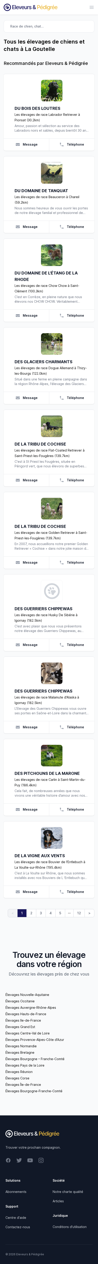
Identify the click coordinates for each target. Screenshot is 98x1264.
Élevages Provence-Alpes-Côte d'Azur (34, 1040)
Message (30, 144)
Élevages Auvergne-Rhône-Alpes (30, 1007)
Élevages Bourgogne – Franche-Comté (34, 1059)
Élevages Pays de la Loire (24, 1065)
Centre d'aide (15, 1218)
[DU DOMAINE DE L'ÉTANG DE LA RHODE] (52, 255)
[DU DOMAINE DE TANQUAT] (52, 173)
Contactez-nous (17, 1227)
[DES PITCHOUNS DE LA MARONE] (52, 756)
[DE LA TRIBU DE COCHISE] (52, 426)
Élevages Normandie (21, 1046)
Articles (58, 1201)
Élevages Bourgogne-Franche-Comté (33, 1091)
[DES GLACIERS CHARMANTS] (52, 344)
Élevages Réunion (19, 1072)
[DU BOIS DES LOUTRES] (52, 91)
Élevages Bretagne (19, 1052)
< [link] (13, 913)
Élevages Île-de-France (23, 1085)
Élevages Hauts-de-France (25, 1014)
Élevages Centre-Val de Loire (27, 1033)
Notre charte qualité (68, 1192)
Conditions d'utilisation (70, 1227)
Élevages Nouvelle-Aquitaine (27, 995)
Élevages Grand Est (20, 1027)
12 (79, 913)
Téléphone (75, 144)
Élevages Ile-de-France (23, 1020)
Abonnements (15, 1192)
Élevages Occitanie (20, 1001)
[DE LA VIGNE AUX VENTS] (52, 838)
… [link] (69, 912)
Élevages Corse (17, 1078)
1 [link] (22, 913)
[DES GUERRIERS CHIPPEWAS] (52, 591)
